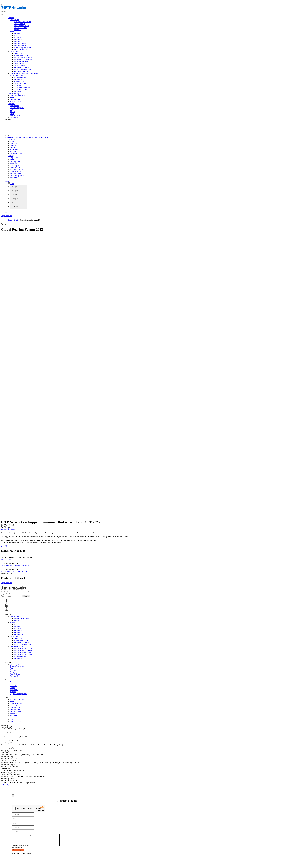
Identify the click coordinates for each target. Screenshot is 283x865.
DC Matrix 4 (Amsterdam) (23, 57)
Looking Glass (15, 99)
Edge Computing (20, 77)
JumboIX (17, 30)
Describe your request (20, 846)
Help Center (14, 158)
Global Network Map (17, 95)
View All (4, 546)
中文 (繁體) (15, 191)
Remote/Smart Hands (21, 67)
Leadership (13, 145)
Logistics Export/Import (22, 69)
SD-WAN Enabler (20, 28)
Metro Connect (19, 65)
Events (12, 114)
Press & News (15, 116)
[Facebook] (6, 601)
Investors (13, 151)
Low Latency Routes (21, 26)
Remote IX (18, 42)
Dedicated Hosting (16, 646)
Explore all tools (15, 101)
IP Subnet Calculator (17, 170)
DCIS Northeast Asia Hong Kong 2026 (15, 565)
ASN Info (13, 178)
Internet (12, 32)
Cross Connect (19, 63)
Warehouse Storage (21, 71)
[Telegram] (6, 608)
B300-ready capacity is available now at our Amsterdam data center (28, 137)
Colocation (18, 53)
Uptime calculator (16, 172)
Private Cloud (19, 81)
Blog (11, 110)
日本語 (14, 202)
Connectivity (14, 20)
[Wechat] (6, 611)
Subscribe (26, 596)
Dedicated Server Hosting (23, 648)
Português (15, 199)
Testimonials (14, 118)
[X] (6, 603)
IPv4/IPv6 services (20, 50)
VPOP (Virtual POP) (21, 55)
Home (10, 220)
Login (7, 181)
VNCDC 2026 (6, 559)
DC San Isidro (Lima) (21, 61)
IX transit (17, 38)
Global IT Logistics (16, 721)
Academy (13, 112)
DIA (15, 36)
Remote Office (19, 79)
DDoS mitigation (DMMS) (23, 48)
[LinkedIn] (6, 606)
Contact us (13, 143)
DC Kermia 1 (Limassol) (23, 59)
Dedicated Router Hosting (23, 652)
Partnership (14, 149)
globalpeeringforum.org (9, 529)
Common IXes (15, 168)
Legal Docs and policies (18, 153)
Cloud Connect (19, 24)
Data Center (14, 52)
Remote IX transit (20, 44)
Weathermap (14, 164)
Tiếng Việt (15, 206)
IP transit (17, 34)
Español (14, 195)
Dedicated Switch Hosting (23, 650)
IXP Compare (14, 166)
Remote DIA (18, 40)
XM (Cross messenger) (22, 87)
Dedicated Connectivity (22, 22)
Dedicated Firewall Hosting (23, 654)
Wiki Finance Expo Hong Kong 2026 (14, 571)
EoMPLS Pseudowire (21, 619)
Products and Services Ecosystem (17, 107)
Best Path (13, 97)
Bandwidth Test (15, 174)
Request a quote (6, 216)
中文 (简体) (15, 187)
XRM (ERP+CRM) (21, 89)
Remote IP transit (20, 46)
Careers (12, 147)
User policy (5, 785)
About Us (13, 141)
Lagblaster (17, 91)
